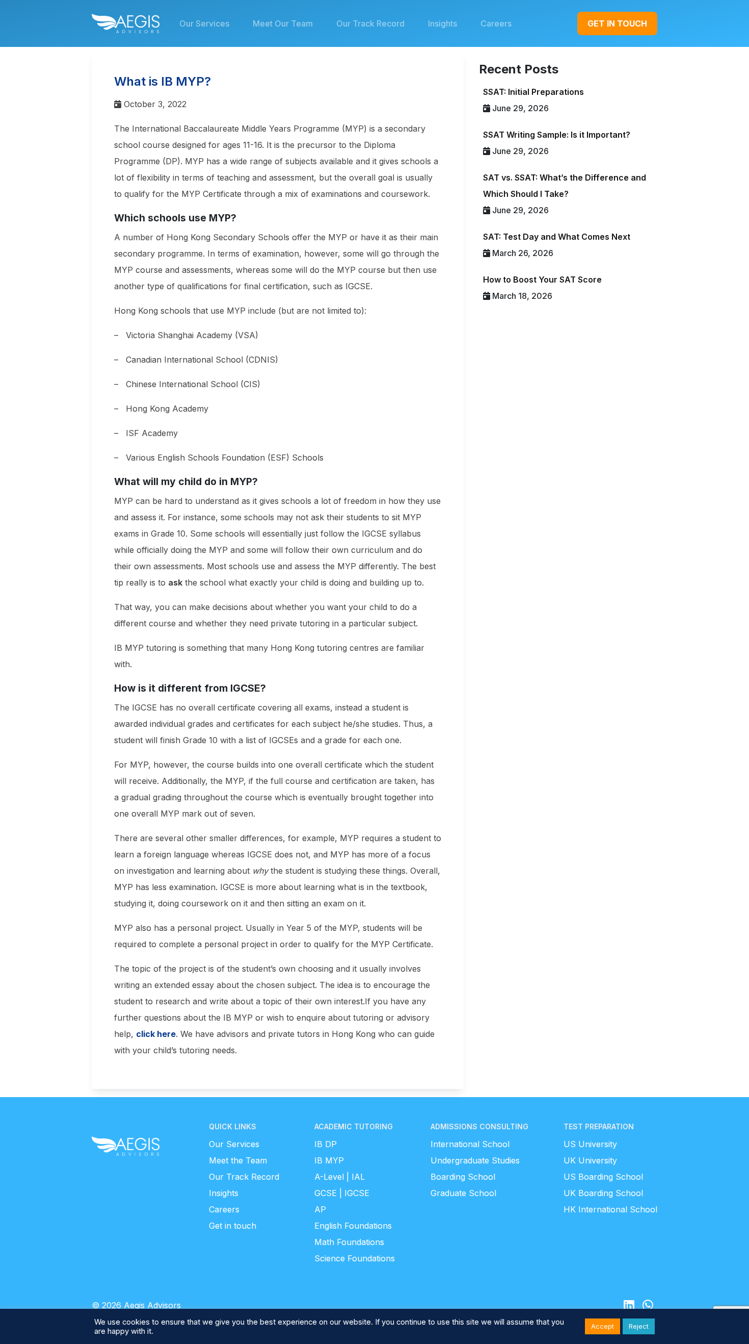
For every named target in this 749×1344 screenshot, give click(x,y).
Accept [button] (602, 1326)
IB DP (325, 1144)
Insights (223, 1193)
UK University (590, 1160)
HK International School (610, 1209)
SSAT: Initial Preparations (533, 92)
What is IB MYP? (162, 81)
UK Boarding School (603, 1193)
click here (156, 1034)
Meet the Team (238, 1160)
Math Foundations (349, 1242)
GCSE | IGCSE (341, 1193)
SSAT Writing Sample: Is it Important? (556, 135)
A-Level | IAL (339, 1177)
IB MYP (329, 1160)
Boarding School (463, 1177)
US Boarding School (603, 1177)
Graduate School (463, 1193)
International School (470, 1144)
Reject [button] (639, 1326)
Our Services (234, 1144)
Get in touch (232, 1226)
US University (590, 1144)
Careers (224, 1209)
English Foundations (353, 1226)
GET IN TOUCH (617, 23)
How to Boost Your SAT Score (542, 279)
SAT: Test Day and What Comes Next (556, 237)
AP (320, 1209)
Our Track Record (244, 1177)
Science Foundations (354, 1258)
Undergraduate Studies (475, 1160)
